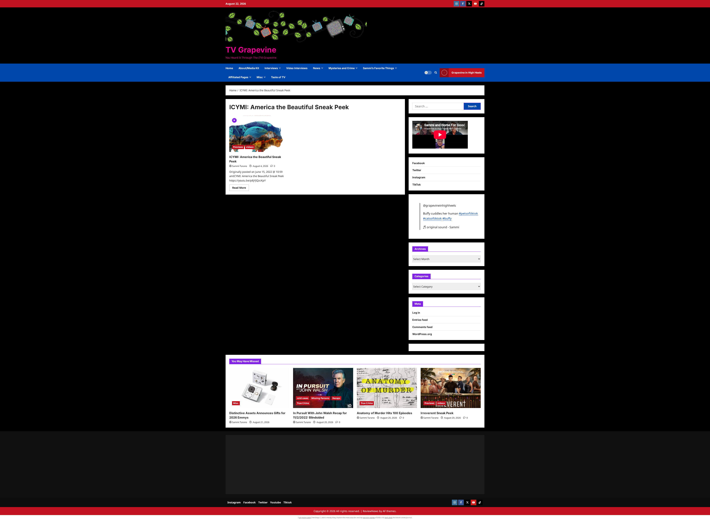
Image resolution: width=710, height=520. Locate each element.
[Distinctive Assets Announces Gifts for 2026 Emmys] (259, 388)
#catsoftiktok (432, 218)
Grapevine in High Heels (467, 72)
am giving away (305, 517)
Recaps (336, 398)
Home (229, 68)
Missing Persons (320, 398)
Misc (260, 77)
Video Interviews (296, 68)
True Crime (303, 403)
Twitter (416, 170)
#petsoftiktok (468, 213)
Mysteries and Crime (342, 68)
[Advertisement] (340, 464)
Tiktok (287, 502)
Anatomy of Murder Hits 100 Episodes (384, 413)
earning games (369, 517)
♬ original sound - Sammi (441, 227)
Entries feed (420, 319)
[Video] (234, 120)
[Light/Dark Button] (428, 72)
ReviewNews (370, 511)
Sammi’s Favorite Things (378, 68)
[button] (436, 72)
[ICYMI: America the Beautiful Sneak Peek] (256, 133)
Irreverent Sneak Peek (437, 413)
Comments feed (422, 327)
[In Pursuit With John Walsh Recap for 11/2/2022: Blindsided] (323, 388)
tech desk (388, 517)
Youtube (275, 502)
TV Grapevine (251, 49)
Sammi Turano (239, 166)
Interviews (271, 68)
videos (249, 147)
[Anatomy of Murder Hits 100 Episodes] (387, 388)
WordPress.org (422, 334)
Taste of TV (278, 77)
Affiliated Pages (238, 77)
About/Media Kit (249, 68)
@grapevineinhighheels (439, 205)
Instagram (418, 177)
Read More (240, 188)
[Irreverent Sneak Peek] (451, 388)
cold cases (302, 398)
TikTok (416, 184)
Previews (238, 147)
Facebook (418, 163)
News (316, 68)
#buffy (447, 218)
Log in (416, 312)
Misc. (236, 403)
